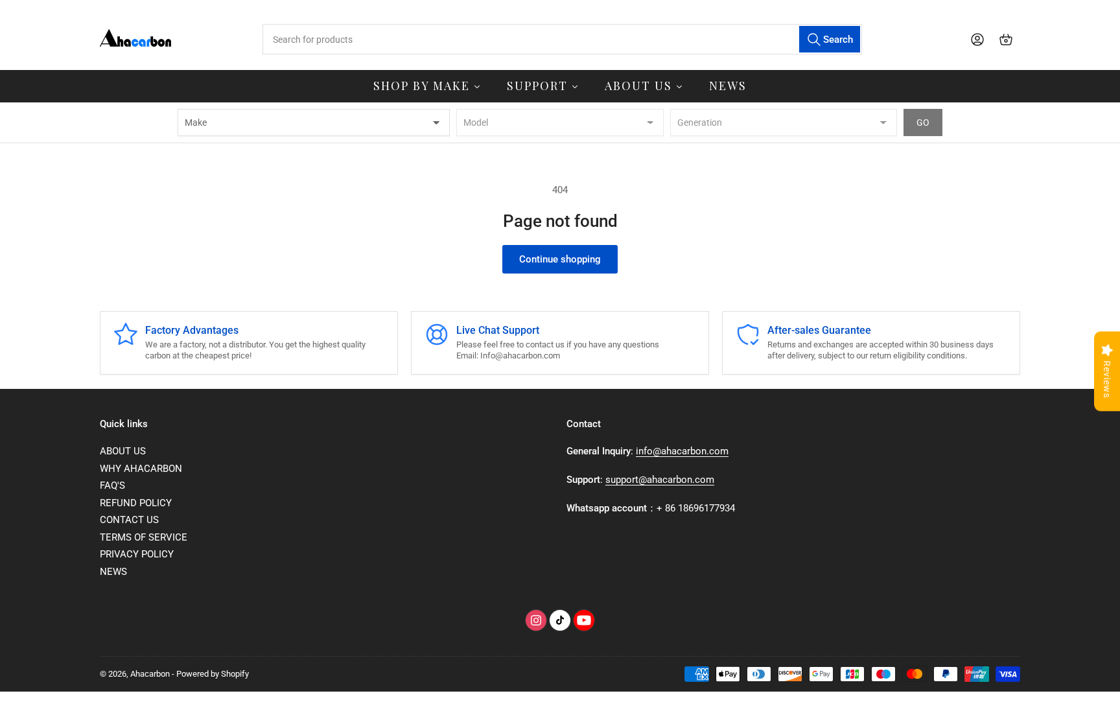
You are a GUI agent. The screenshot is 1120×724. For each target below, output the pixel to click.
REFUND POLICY (136, 503)
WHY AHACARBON (141, 468)
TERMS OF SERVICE (143, 537)
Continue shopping (560, 259)
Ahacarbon (150, 674)
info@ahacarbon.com (682, 451)
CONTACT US (129, 520)
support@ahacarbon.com (659, 479)
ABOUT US (123, 451)
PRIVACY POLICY (137, 554)
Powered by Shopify (212, 674)
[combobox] (561, 39)
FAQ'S (112, 485)
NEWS (113, 572)
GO (922, 122)
